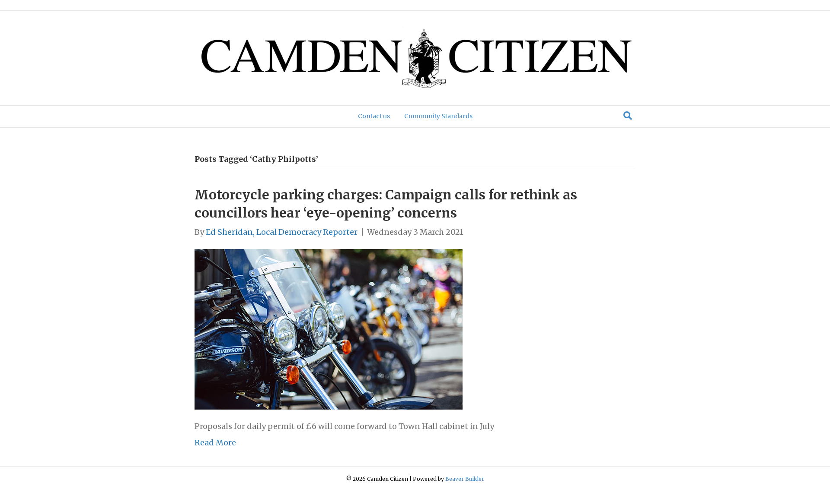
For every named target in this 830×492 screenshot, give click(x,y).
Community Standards (438, 116)
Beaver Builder (464, 479)
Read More (215, 443)
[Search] (627, 115)
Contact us (374, 116)
